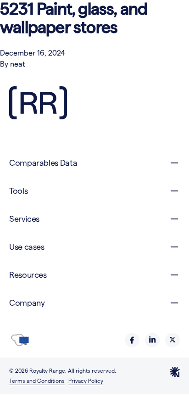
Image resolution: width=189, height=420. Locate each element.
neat (17, 64)
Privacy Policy (85, 381)
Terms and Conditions (37, 381)
